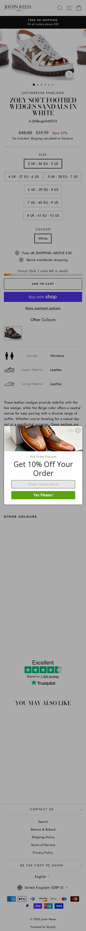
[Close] (78, 430)
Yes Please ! (43, 494)
